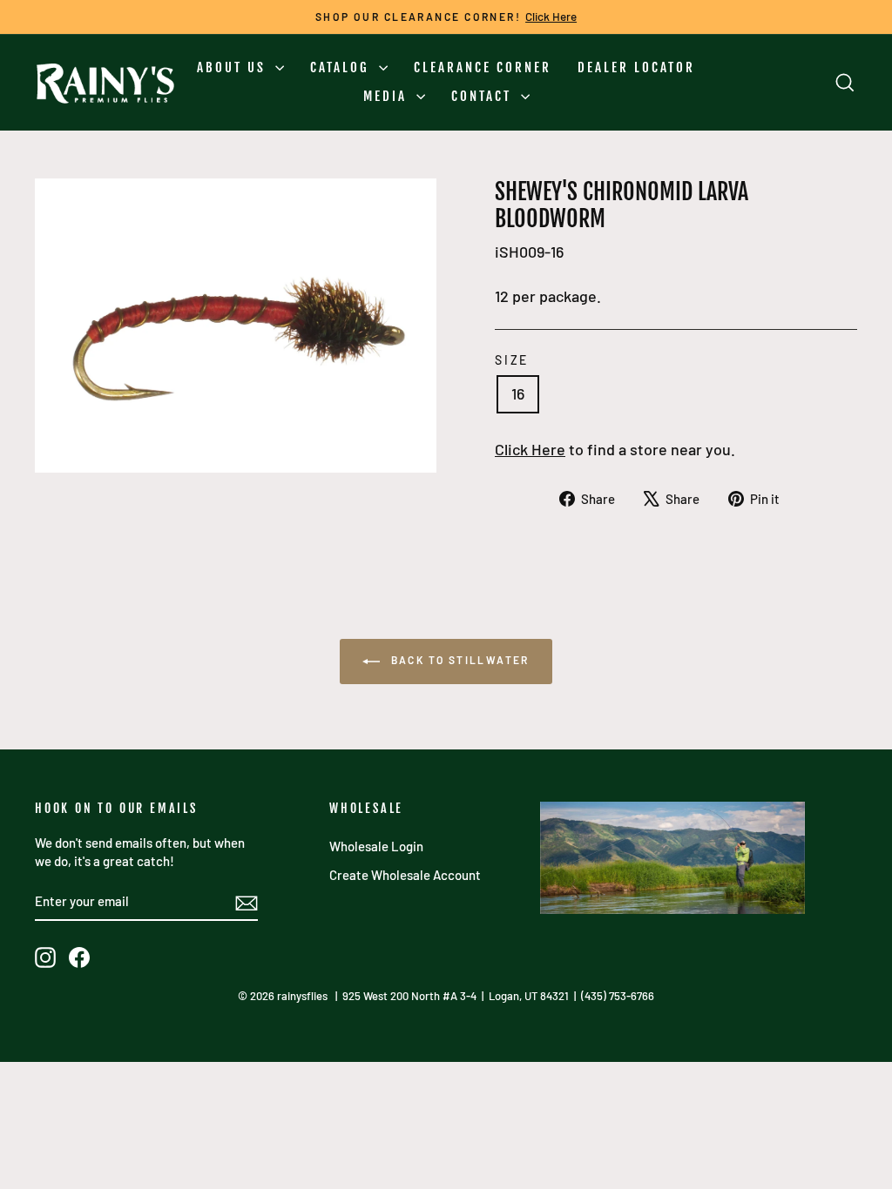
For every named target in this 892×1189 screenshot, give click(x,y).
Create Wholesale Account (405, 875)
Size (512, 360)
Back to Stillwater (458, 660)
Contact (484, 96)
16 (517, 393)
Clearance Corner (482, 67)
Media (387, 96)
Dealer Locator (636, 67)
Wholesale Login (376, 846)
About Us (234, 67)
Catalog (342, 67)
